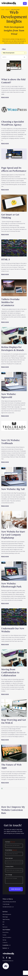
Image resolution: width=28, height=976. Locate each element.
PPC (3, 924)
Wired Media (8, 960)
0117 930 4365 (6, 904)
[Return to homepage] (8, 3)
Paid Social (5, 927)
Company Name (9, 866)
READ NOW (5, 97)
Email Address (11, 850)
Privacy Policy (5, 932)
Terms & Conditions (7, 937)
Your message (8, 874)
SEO (3, 922)
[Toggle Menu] (25, 3)
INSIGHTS (8, 9)
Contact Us (5, 942)
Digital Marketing (6, 919)
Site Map (4, 940)
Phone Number (9, 858)
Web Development (15, 9)
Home (2, 9)
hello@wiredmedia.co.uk (8, 906)
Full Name (10, 841)
